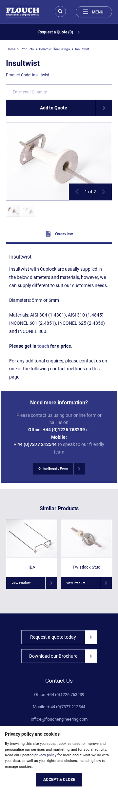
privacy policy (45, 755)
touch (43, 346)
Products (27, 49)
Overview (63, 233)
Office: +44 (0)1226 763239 (59, 694)
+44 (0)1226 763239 (64, 429)
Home (11, 49)
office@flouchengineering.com (59, 719)
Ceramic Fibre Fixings (54, 49)
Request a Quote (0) (56, 32)
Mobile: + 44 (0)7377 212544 (59, 707)
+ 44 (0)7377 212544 (35, 444)
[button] (77, 191)
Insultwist (82, 49)
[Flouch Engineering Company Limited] (22, 11)
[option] (59, 161)
